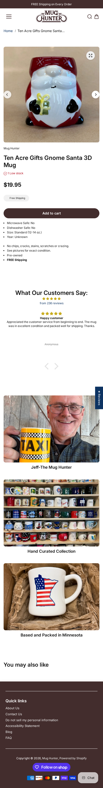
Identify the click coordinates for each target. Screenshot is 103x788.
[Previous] (7, 94)
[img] (51, 298)
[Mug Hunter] (51, 16)
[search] (89, 16)
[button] (48, 366)
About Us (12, 708)
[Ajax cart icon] (96, 16)
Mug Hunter (50, 758)
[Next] (95, 94)
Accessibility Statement (23, 726)
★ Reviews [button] (99, 397)
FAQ (9, 738)
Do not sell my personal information (32, 720)
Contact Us (14, 714)
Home (8, 31)
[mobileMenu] (9, 16)
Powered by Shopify (73, 758)
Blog (9, 732)
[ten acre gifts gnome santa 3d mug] (90, 55)
